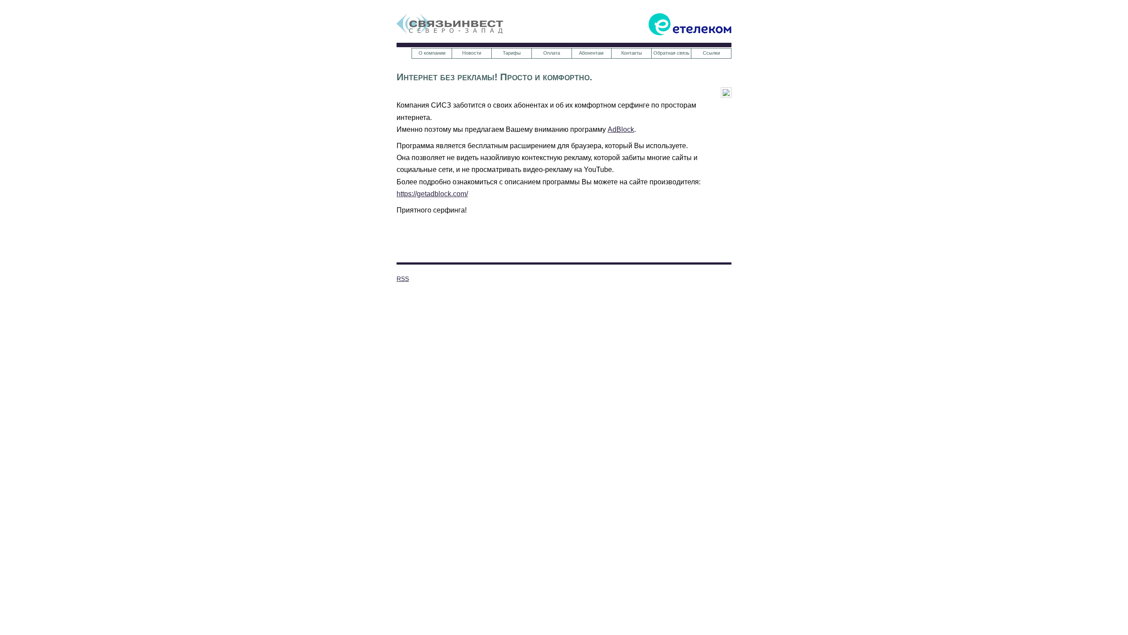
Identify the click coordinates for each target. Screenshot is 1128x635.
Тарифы (512, 53)
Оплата (551, 53)
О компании (432, 53)
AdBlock (621, 129)
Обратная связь (671, 53)
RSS (403, 278)
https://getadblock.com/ (432, 194)
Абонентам (591, 53)
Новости (471, 53)
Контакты (631, 53)
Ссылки (711, 53)
